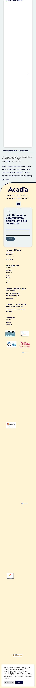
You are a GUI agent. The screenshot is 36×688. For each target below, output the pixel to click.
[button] (18, 203)
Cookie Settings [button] (9, 682)
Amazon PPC (10, 257)
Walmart (9, 270)
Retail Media (10, 252)
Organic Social (11, 290)
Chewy (8, 280)
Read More (5, 180)
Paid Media (9, 254)
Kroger (8, 277)
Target (8, 275)
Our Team (9, 324)
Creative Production (12, 295)
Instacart (9, 272)
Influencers (9, 298)
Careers (8, 322)
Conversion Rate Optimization (15, 309)
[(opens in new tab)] (25, 347)
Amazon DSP (10, 259)
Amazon (8, 267)
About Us (9, 319)
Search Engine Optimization (14, 306)
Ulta (7, 282)
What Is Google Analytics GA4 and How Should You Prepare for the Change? (17, 158)
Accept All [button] (19, 682)
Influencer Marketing (13, 293)
